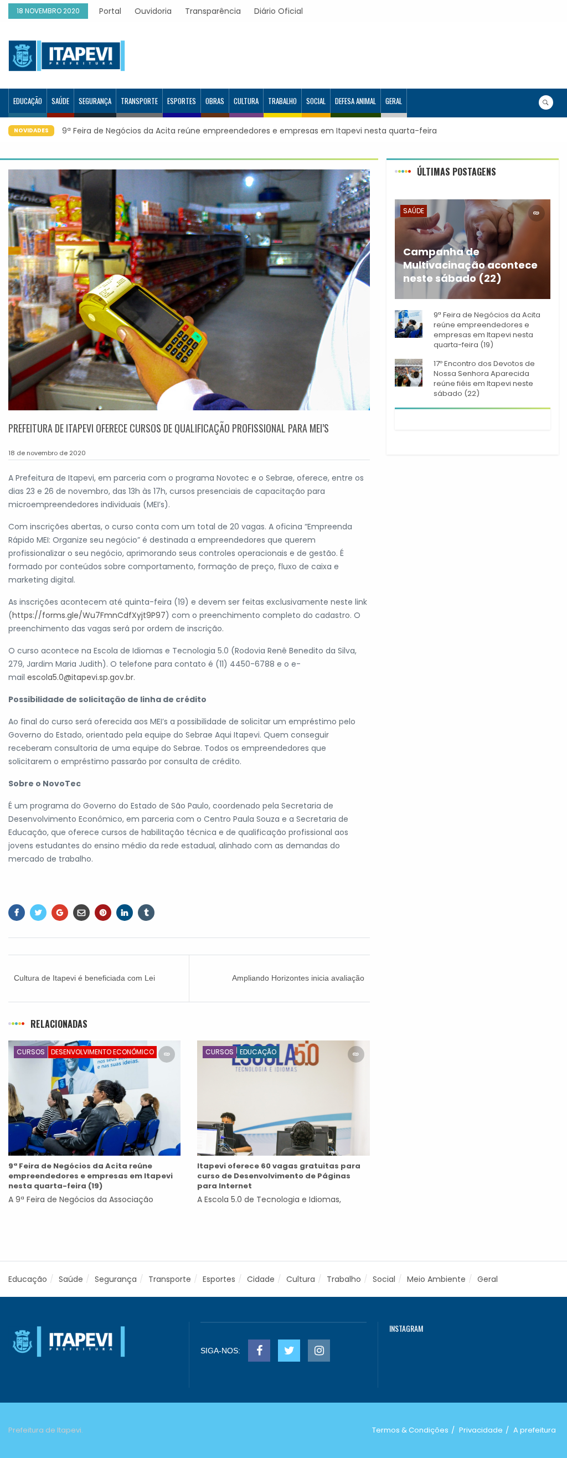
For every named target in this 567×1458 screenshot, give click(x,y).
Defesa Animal (355, 100)
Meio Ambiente (436, 1279)
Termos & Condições (410, 1430)
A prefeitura (534, 1430)
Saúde (60, 100)
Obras (214, 100)
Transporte (139, 100)
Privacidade (481, 1430)
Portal (110, 11)
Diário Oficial (278, 11)
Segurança (95, 100)
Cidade (261, 1279)
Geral (393, 100)
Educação (27, 100)
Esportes (181, 100)
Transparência (213, 11)
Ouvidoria (153, 11)
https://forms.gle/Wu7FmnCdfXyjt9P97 (89, 615)
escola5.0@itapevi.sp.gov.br (80, 677)
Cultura (246, 100)
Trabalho (282, 100)
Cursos (31, 1052)
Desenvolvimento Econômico (102, 1052)
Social (316, 100)
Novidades (31, 130)
